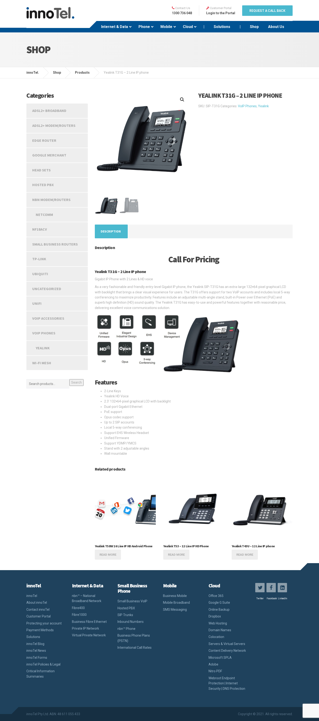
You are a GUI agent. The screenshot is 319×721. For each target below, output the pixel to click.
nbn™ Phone (126, 629)
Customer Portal (38, 616)
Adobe (213, 664)
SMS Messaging (175, 609)
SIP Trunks (125, 615)
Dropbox (215, 616)
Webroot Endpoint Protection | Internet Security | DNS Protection (227, 683)
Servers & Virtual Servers (227, 644)
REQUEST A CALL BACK (267, 11)
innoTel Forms (36, 657)
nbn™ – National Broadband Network (86, 598)
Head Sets (41, 170)
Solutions (33, 637)
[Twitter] (260, 587)
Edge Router (44, 140)
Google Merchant (49, 155)
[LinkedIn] (282, 587)
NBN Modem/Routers (51, 199)
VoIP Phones (247, 106)
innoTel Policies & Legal (43, 664)
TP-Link (39, 259)
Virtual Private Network (89, 635)
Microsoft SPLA (220, 657)
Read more (107, 554)
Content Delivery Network (227, 650)
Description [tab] (111, 231)
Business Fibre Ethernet (89, 622)
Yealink (263, 106)
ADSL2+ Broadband (49, 110)
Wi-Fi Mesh (41, 362)
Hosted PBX (43, 184)
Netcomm (44, 214)
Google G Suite (219, 602)
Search (76, 382)
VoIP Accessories (48, 318)
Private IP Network (85, 628)
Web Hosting (218, 623)
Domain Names (220, 630)
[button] (182, 99)
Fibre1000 (79, 615)
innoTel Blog (35, 644)
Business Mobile (175, 596)
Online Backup (219, 609)
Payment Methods (40, 630)
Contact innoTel (38, 609)
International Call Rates (134, 647)
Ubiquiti (40, 273)
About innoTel (36, 602)
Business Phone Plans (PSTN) (133, 638)
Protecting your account (44, 623)
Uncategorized (46, 288)
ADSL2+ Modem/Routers (53, 125)
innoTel (31, 596)
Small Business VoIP (132, 601)
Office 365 (216, 596)
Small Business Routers (55, 244)
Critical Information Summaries (40, 673)
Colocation (216, 637)
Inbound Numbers (130, 622)
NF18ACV (39, 229)
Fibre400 (78, 608)
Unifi (37, 303)
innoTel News (36, 650)
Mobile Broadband (176, 602)
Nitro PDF (215, 671)
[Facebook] (271, 587)
